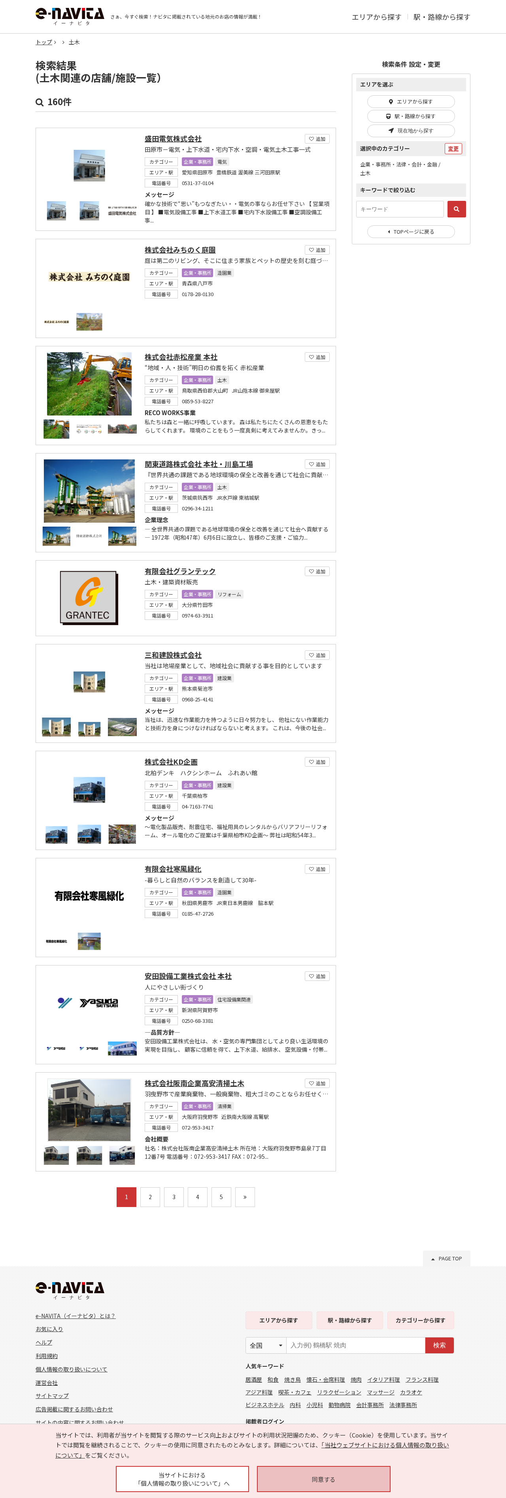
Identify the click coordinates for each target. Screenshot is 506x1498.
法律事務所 (403, 1405)
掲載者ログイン (264, 1421)
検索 (439, 1345)
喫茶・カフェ (295, 1392)
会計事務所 (370, 1405)
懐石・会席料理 (325, 1379)
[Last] (245, 1197)
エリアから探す (377, 16)
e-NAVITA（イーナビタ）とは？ (76, 1316)
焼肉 (356, 1379)
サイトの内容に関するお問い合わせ (80, 1422)
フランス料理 (422, 1379)
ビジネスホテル (264, 1405)
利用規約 (47, 1356)
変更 (453, 148)
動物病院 (340, 1405)
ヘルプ (44, 1342)
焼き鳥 (292, 1379)
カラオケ (411, 1392)
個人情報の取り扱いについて (72, 1369)
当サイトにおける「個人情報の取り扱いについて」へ (182, 1479)
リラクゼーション (339, 1392)
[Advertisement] (411, 378)
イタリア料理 (383, 1379)
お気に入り (49, 1329)
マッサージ (381, 1392)
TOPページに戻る (414, 231)
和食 (273, 1379)
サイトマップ (52, 1396)
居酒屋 (253, 1379)
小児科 (314, 1405)
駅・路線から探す (441, 16)
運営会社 (47, 1383)
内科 (295, 1405)
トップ (44, 42)
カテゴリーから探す (421, 1320)
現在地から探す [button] (416, 131)
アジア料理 (259, 1392)
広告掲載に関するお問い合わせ (74, 1409)
